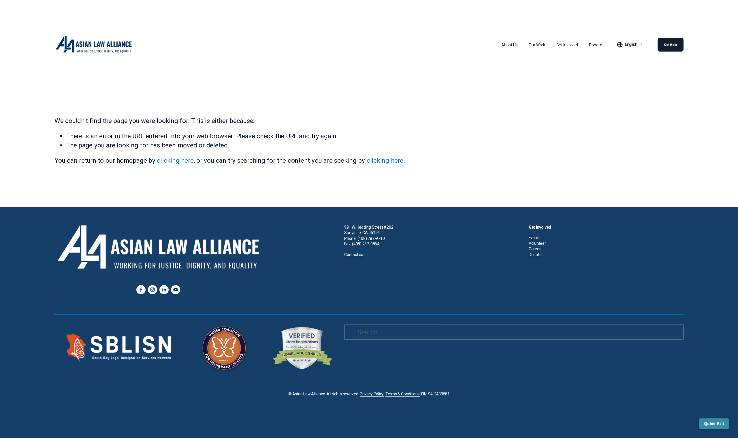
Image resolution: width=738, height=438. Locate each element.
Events (535, 237)
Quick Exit (714, 423)
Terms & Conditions (402, 394)
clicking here (175, 160)
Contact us (353, 254)
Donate (595, 45)
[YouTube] (175, 289)
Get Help (670, 45)
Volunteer (537, 243)
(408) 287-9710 (371, 238)
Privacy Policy (372, 394)
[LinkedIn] (164, 289)
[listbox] (630, 44)
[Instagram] (152, 289)
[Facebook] (141, 289)
